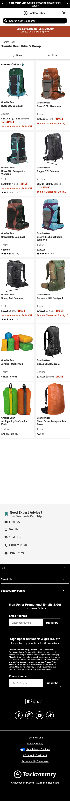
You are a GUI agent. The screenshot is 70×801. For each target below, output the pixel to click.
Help (3, 568)
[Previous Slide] (2, 4)
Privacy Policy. (46, 669)
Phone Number (18, 676)
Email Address (18, 615)
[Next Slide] (67, 4)
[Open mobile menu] (5, 13)
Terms (35, 669)
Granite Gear (8, 41)
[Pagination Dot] (33, 35)
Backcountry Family (13, 590)
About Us (6, 579)
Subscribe (52, 622)
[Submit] (5, 20)
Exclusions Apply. (17, 652)
